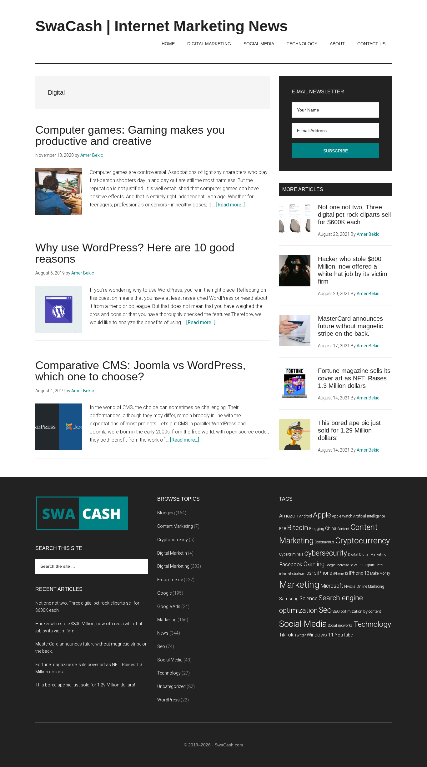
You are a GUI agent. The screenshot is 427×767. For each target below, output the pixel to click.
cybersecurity (325, 553)
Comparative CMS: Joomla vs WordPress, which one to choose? (140, 371)
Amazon (288, 516)
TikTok (286, 635)
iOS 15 (310, 573)
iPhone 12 (340, 574)
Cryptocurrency (172, 539)
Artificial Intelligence (369, 516)
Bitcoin (297, 527)
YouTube (344, 635)
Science (308, 598)
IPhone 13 (359, 573)
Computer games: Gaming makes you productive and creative (130, 135)
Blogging (166, 512)
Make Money (380, 573)
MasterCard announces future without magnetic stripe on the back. (350, 326)
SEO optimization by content (357, 611)
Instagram (367, 565)
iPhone (324, 573)
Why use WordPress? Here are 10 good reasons (134, 253)
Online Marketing (370, 586)
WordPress (168, 699)
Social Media (170, 659)
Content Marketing (175, 526)
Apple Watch (342, 516)
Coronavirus (324, 542)
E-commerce (170, 579)
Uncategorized (171, 686)
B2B (282, 529)
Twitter (300, 635)
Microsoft (331, 586)
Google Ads (168, 606)
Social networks (340, 625)
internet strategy (291, 574)
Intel (379, 565)
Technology (169, 673)
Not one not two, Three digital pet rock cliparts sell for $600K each (354, 214)
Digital (353, 554)
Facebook (290, 564)
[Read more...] (230, 205)
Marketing (167, 619)
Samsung (289, 598)
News (162, 633)
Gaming (313, 564)
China (330, 528)
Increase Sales (347, 565)
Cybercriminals (291, 554)
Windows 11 (320, 635)
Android (305, 516)
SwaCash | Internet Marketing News (161, 26)
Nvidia (349, 586)
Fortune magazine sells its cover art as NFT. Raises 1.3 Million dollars (354, 378)
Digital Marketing (173, 566)
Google (164, 593)
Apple (322, 515)
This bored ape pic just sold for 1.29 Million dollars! (349, 430)
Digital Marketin (172, 553)
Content (343, 529)
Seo (161, 646)
